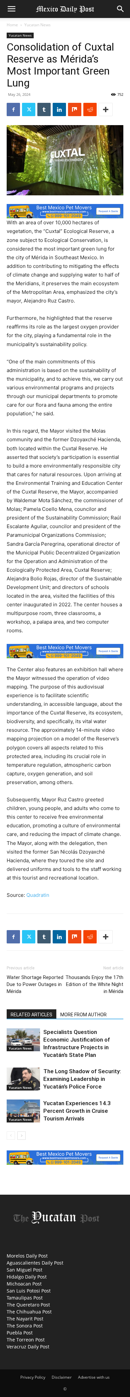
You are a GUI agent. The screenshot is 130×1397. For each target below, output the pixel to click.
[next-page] (21, 1135)
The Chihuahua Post (29, 1311)
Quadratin (37, 895)
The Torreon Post (26, 1339)
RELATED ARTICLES (31, 1014)
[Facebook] (13, 109)
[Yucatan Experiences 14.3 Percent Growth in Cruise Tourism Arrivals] (23, 1110)
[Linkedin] (59, 109)
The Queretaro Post (28, 1304)
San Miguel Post (24, 1270)
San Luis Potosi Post (29, 1291)
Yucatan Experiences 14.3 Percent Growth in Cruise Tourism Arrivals (77, 1111)
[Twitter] (28, 109)
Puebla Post (20, 1332)
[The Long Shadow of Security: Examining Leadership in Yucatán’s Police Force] (23, 1079)
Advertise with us (94, 1377)
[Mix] (74, 109)
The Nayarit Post (25, 1318)
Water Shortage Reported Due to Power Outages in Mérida (35, 984)
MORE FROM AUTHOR (83, 1014)
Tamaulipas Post (25, 1298)
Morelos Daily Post (27, 1256)
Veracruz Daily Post (28, 1346)
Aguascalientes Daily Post (35, 1263)
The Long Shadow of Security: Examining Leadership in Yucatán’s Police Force (82, 1079)
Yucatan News (37, 25)
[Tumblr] (44, 109)
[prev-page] (11, 1135)
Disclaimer (62, 1377)
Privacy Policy (32, 1377)
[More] (106, 109)
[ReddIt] (90, 109)
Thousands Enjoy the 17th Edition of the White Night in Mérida (94, 984)
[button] (11, 9)
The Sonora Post (25, 1325)
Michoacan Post (24, 1284)
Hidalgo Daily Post (27, 1277)
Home (12, 25)
